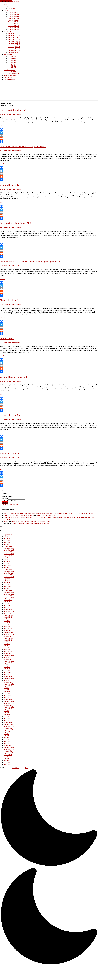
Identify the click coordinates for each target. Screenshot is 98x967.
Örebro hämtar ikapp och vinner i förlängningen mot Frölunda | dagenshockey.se (30, 517)
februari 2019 (8, 697)
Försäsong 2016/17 (14, 53)
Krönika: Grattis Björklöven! (46, 515)
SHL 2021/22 (12, 64)
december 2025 (9, 548)
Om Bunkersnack (9, 79)
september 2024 (9, 577)
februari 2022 (8, 628)
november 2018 (9, 703)
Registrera (5, 505)
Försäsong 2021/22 (14, 43)
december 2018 (9, 701)
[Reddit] (49, 138)
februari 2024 (8, 588)
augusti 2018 (8, 709)
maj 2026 (7, 538)
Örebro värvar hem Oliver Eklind (16, 223)
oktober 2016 (8, 751)
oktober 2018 (8, 705)
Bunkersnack (15, 1)
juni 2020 (7, 667)
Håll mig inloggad (10, 500)
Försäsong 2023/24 (14, 39)
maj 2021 (7, 646)
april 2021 (7, 648)
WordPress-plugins (14, 74)
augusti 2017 (8, 732)
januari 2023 (8, 609)
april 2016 (7, 762)
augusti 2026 (8, 535)
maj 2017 (7, 738)
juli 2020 (6, 665)
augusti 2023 (8, 600)
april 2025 (7, 563)
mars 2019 (7, 695)
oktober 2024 (8, 575)
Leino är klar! (7, 338)
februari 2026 (8, 544)
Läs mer (2, 125)
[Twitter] (49, 132)
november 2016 (9, 749)
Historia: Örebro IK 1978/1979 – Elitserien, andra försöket (75, 513)
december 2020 (9, 655)
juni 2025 (7, 560)
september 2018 (9, 707)
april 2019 (7, 694)
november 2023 (9, 594)
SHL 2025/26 (12, 56)
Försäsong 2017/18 (14, 51)
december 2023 (9, 592)
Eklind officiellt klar (10, 184)
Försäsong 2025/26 (14, 35)
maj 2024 (7, 582)
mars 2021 (7, 649)
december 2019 (9, 678)
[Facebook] (49, 129)
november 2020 (9, 657)
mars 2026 (7, 542)
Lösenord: (5, 498)
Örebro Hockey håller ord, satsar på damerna (23, 146)
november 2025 (9, 550)
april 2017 (7, 739)
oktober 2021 (8, 636)
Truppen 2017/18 (13, 30)
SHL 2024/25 (12, 58)
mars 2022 (7, 627)
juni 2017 (7, 736)
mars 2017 (7, 741)
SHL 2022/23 (12, 62)
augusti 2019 (8, 686)
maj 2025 (7, 561)
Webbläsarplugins (10, 75)
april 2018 (7, 716)
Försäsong (7, 31)
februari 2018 (8, 720)
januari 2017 (8, 745)
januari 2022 (8, 630)
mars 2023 (7, 605)
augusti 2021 (8, 640)
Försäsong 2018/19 (14, 49)
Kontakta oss (8, 77)
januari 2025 (8, 569)
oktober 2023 (8, 596)
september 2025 (9, 554)
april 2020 (7, 671)
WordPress (15, 768)
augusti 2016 (8, 755)
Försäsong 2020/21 (14, 45)
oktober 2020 (8, 659)
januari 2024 (8, 590)
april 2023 (7, 604)
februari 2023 (8, 607)
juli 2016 (6, 757)
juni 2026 (7, 537)
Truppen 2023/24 (13, 18)
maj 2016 (7, 761)
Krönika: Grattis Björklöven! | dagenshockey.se (19, 515)
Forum (6, 7)
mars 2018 (7, 718)
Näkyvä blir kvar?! (9, 300)
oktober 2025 (8, 552)
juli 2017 (6, 734)
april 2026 (7, 540)
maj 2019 (7, 692)
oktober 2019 (8, 682)
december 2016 (9, 747)
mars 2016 (7, 764)
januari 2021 (8, 653)
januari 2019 (8, 699)
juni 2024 (7, 581)
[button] (49, 867)
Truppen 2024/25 (13, 16)
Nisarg (27, 768)
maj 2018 (7, 715)
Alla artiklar (12, 72)
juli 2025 (6, 558)
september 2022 (9, 615)
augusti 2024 (8, 579)
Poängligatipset (9, 54)
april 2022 (7, 625)
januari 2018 (8, 722)
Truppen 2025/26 (13, 14)
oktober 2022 (8, 613)
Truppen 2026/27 (13, 12)
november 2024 (9, 573)
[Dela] (49, 141)
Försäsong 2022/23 (14, 41)
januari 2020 (8, 676)
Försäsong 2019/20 (14, 47)
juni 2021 (7, 644)
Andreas (9, 114)
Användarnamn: (7, 496)
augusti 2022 (8, 617)
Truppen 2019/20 (13, 26)
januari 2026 (8, 546)
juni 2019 (7, 690)
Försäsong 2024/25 (14, 37)
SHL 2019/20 (12, 68)
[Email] (49, 135)
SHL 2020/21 (12, 66)
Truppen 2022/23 (13, 20)
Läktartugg (11, 8)
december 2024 (9, 571)
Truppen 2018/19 (13, 28)
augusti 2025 (8, 556)
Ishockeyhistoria (9, 70)
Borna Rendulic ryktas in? (13, 109)
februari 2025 (8, 567)
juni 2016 (7, 759)
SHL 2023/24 (12, 60)
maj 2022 (7, 623)
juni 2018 (7, 713)
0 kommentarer (16, 114)
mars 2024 (7, 586)
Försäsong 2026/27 (14, 33)
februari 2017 (8, 743)
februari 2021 (8, 651)
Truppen (6, 10)
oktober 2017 (8, 728)
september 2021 (9, 638)
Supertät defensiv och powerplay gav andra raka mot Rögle (31, 521)
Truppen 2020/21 (13, 24)
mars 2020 (7, 672)
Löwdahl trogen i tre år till (13, 376)
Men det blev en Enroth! (12, 415)
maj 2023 (7, 602)
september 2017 (9, 730)
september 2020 (9, 661)
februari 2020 (8, 674)
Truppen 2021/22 (13, 22)
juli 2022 (6, 619)
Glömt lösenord (14, 505)
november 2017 (9, 726)
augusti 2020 (8, 663)
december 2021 (9, 632)
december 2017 (9, 724)
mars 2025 (7, 565)
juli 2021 (6, 642)
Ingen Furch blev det (10, 453)
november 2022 (9, 611)
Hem (5, 5)
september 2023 (9, 598)
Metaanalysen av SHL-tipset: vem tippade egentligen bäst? (30, 261)
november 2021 (9, 634)
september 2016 (9, 753)
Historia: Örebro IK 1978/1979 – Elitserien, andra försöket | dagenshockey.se (28, 513)
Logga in (4, 502)
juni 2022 (7, 621)
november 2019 (9, 680)
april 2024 (7, 584)
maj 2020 (7, 669)
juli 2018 (6, 711)
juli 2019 (6, 688)
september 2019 (9, 684)
